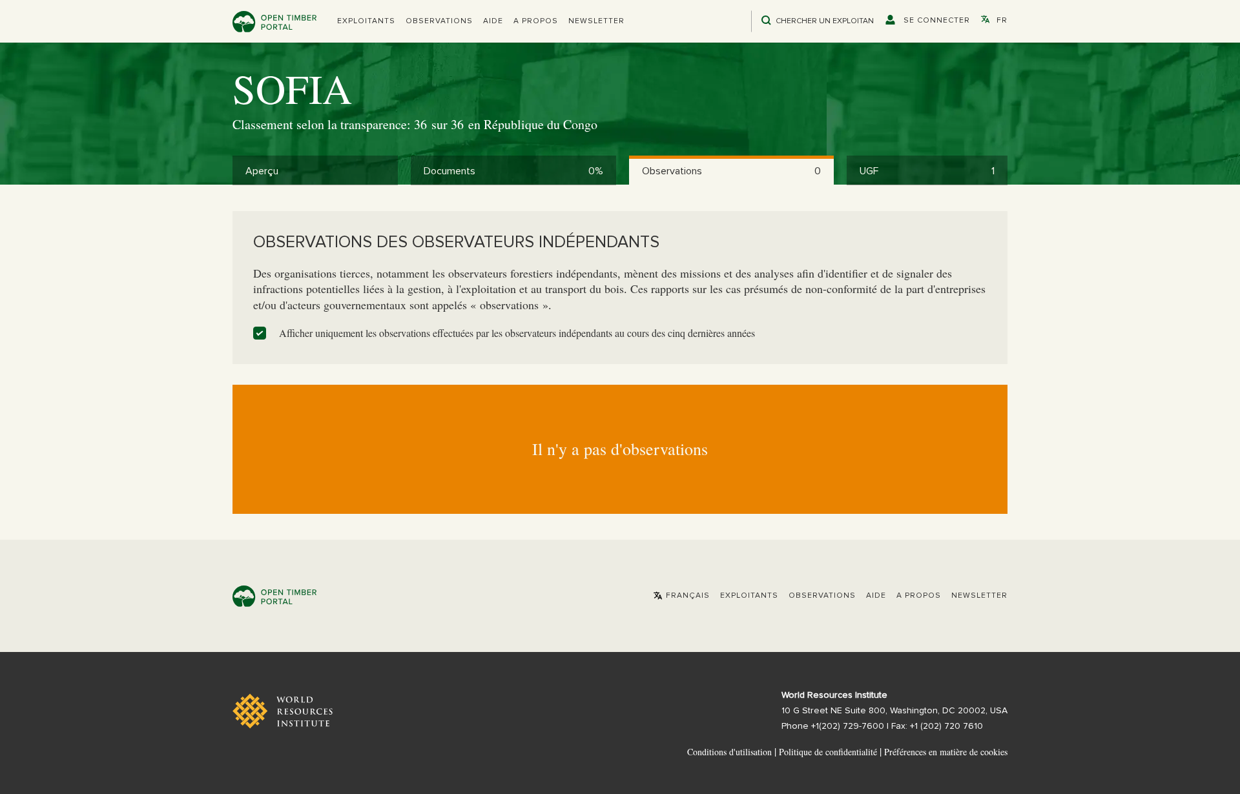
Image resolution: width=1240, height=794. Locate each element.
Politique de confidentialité (828, 752)
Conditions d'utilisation (729, 752)
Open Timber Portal (274, 21)
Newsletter (596, 21)
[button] (366, 21)
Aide (493, 21)
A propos (535, 21)
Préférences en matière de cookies (946, 752)
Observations (439, 21)
